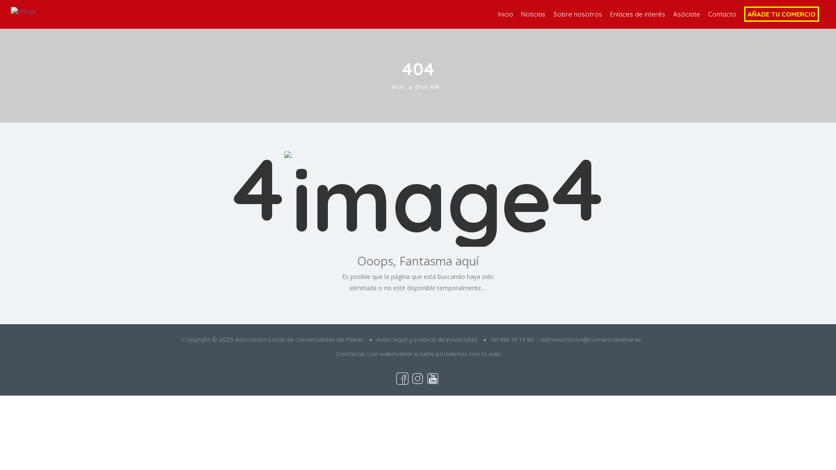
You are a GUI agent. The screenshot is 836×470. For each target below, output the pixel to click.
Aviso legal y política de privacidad (426, 339)
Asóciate (686, 14)
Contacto (722, 14)
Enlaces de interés (637, 14)
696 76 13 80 (517, 339)
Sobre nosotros (577, 14)
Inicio (505, 14)
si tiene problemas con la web (457, 354)
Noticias (533, 14)
